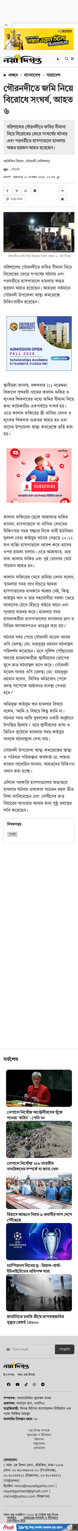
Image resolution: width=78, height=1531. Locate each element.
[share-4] (35, 191)
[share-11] (62, 191)
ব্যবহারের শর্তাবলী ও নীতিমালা (41, 1517)
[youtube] (16, 1384)
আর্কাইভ (11, 1517)
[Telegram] (41, 1384)
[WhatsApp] (33, 1384)
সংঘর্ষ (12, 834)
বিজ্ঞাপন (39, 1439)
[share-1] (7, 191)
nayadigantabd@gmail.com (25, 1491)
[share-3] (26, 191)
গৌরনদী (15, 169)
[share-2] (17, 191)
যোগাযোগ (39, 1448)
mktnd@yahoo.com (19, 1496)
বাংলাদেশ (32, 75)
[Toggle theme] (59, 59)
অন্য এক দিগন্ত (26, 1374)
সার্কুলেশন (39, 1443)
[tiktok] (25, 1384)
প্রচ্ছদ (13, 75)
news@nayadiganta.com (34, 1486)
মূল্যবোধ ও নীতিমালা (39, 1435)
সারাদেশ (53, 75)
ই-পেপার (8, 1374)
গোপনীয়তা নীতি (16, 1520)
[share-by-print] (62, 199)
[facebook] (7, 1384)
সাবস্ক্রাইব (64, 1349)
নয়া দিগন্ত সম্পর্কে (39, 1430)
